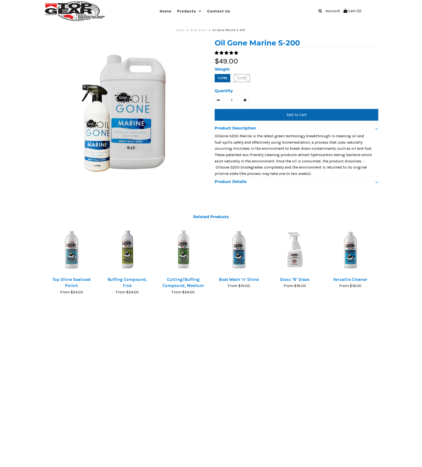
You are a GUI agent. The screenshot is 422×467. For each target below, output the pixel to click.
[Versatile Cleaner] (350, 249)
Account (333, 11)
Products (186, 11)
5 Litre (242, 78)
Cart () (354, 11)
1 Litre (222, 78)
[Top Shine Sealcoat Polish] (71, 249)
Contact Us (218, 11)
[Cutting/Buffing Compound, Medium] (183, 249)
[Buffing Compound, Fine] (127, 249)
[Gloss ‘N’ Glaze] (294, 249)
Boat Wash (198, 30)
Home (165, 11)
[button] (227, 53)
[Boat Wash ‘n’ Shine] (238, 249)
